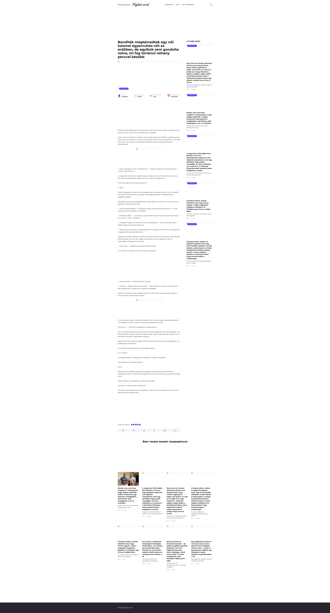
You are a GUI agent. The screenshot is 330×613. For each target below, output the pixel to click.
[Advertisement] (165, 26)
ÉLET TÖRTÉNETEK (188, 4)
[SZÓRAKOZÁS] (199, 60)
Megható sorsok (140, 5)
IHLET (177, 4)
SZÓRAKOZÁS (169, 4)
